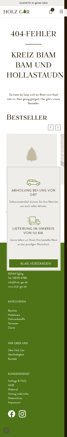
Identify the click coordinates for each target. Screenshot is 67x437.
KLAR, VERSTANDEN (36, 264)
